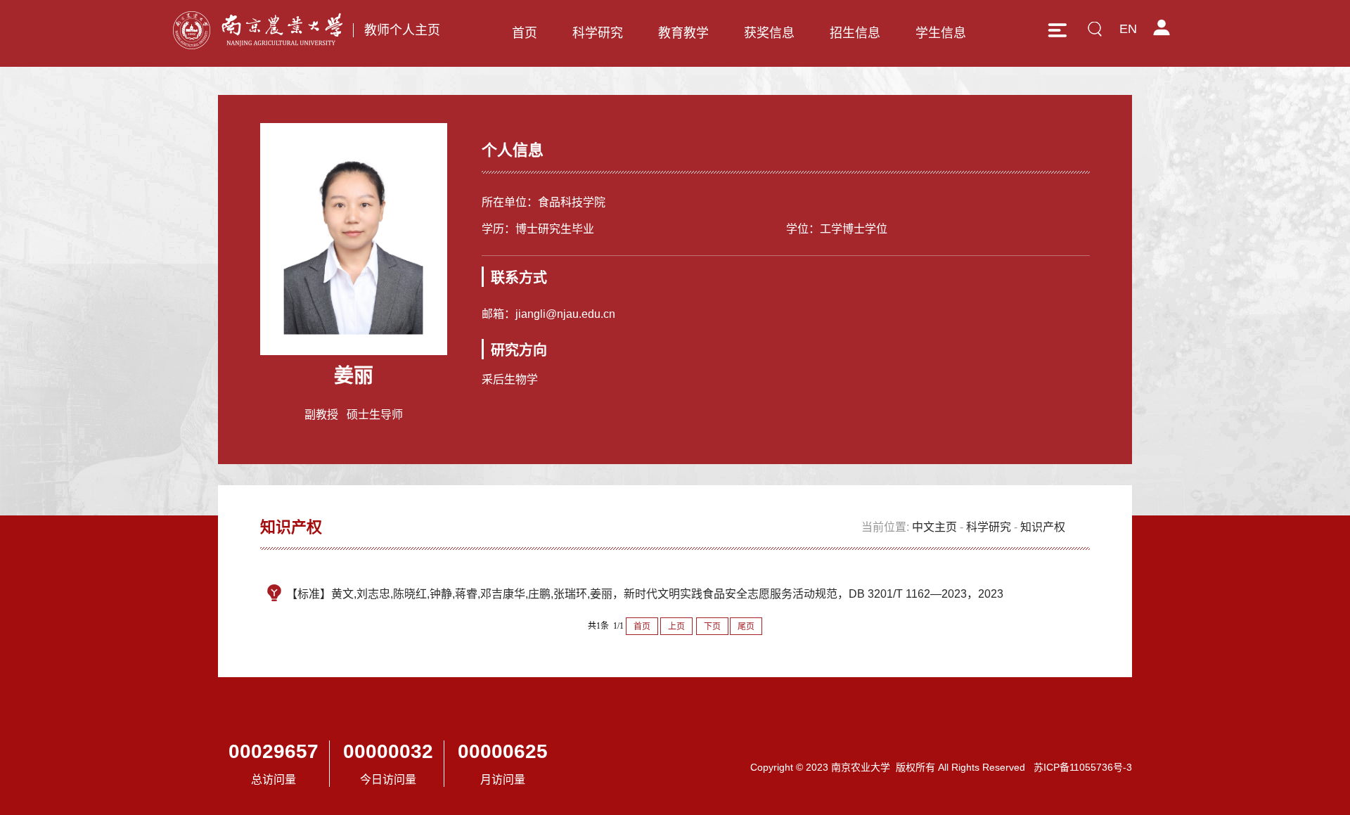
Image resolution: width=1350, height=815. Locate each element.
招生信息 (855, 33)
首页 (524, 33)
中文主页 (934, 527)
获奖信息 (769, 33)
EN (1128, 29)
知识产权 (1042, 527)
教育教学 (683, 33)
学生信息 (940, 33)
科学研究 (597, 33)
